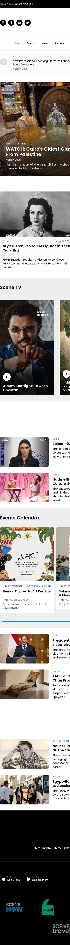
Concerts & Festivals (39, 585)
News (45, 43)
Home (56, 671)
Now (18, 43)
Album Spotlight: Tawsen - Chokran (27, 387)
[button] (3, 61)
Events (31, 43)
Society (59, 43)
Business (57, 776)
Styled (6, 241)
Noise (55, 438)
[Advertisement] (58, 418)
